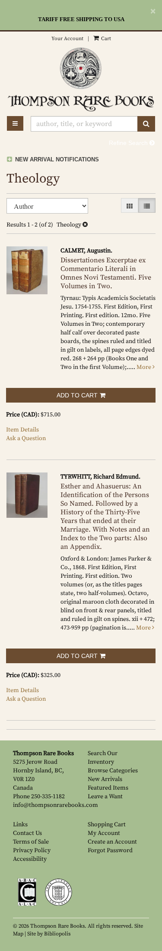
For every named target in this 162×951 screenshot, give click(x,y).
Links (20, 824)
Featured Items (108, 788)
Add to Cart (77, 395)
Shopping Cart (107, 824)
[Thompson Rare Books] (81, 68)
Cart (105, 38)
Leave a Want (105, 796)
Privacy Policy (32, 850)
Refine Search (129, 142)
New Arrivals (105, 779)
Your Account (67, 38)
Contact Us (27, 833)
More (144, 367)
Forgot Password (110, 850)
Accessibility (30, 859)
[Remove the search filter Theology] (85, 225)
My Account (104, 833)
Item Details (22, 430)
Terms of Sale (31, 842)
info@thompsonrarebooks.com (55, 805)
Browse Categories (113, 771)
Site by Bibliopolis (48, 933)
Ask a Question (26, 438)
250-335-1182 (48, 796)
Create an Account (112, 842)
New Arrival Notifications (56, 159)
